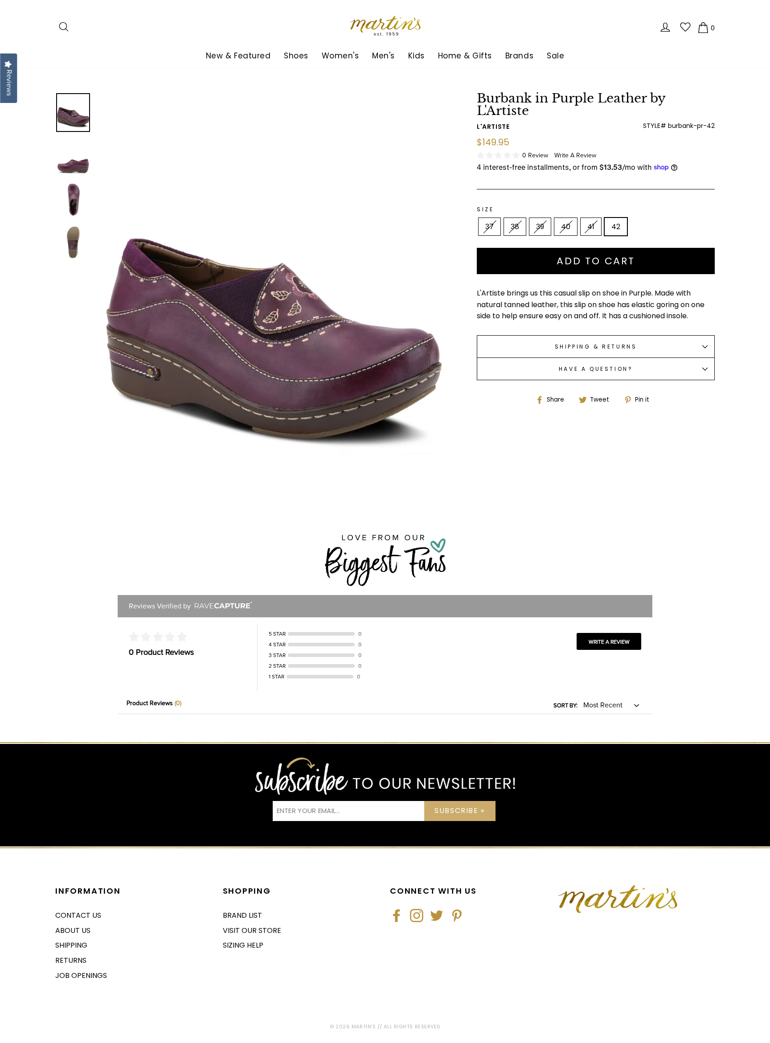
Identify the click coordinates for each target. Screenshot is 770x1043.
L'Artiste (493, 126)
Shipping (71, 945)
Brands (519, 55)
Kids (416, 55)
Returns (70, 960)
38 (515, 227)
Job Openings (81, 975)
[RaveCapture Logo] (221, 606)
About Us (72, 930)
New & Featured (238, 55)
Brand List (242, 915)
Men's (383, 55)
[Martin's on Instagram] (416, 915)
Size (485, 209)
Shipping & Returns (596, 346)
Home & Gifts (465, 55)
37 (489, 227)
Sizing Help (243, 945)
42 (615, 227)
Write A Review (575, 155)
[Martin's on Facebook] (396, 915)
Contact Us (78, 915)
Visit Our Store (252, 930)
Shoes (296, 55)
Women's (340, 55)
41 (590, 227)
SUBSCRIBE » (459, 810)
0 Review (536, 155)
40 (565, 227)
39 (540, 227)
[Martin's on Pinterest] (456, 915)
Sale (555, 55)
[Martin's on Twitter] (436, 915)
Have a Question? (596, 369)
